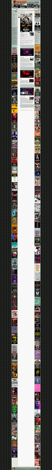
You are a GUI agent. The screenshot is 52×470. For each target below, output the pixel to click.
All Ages (13, 30)
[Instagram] (37, 11)
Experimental (14, 31)
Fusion (14, 36)
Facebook (25, 56)
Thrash (13, 44)
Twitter (28, 78)
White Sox (13, 42)
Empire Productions (15, 38)
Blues (15, 37)
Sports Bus (13, 35)
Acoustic (13, 37)
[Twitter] (36, 11)
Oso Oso (13, 21)
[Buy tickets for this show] (19, 15)
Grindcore (16, 42)
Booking (18, 469)
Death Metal (14, 40)
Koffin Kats (13, 13)
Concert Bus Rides (36, 32)
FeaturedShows (16, 11)
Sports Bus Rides (39, 32)
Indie (16, 32)
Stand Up (16, 30)
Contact (36, 1)
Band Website (21, 56)
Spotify (23, 56)
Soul (15, 29)
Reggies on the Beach (14, 43)
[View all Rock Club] (19, 14)
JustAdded (13, 11)
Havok (12, 16)
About (29, 1)
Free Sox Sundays (14, 39)
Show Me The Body (13, 25)
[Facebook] (35, 11)
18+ (12, 40)
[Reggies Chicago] (20, 3)
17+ (16, 34)
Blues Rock (13, 29)
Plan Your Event (20, 469)
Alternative (13, 32)
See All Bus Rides (36, 43)
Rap (15, 41)
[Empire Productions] (19, 17)
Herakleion (13, 20)
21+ (12, 36)
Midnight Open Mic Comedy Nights (15, 27)
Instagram (27, 56)
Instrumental (13, 41)
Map (33, 1)
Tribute (13, 28)
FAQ (38, 1)
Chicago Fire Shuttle (14, 33)
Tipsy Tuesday (14, 34)
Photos (31, 1)
